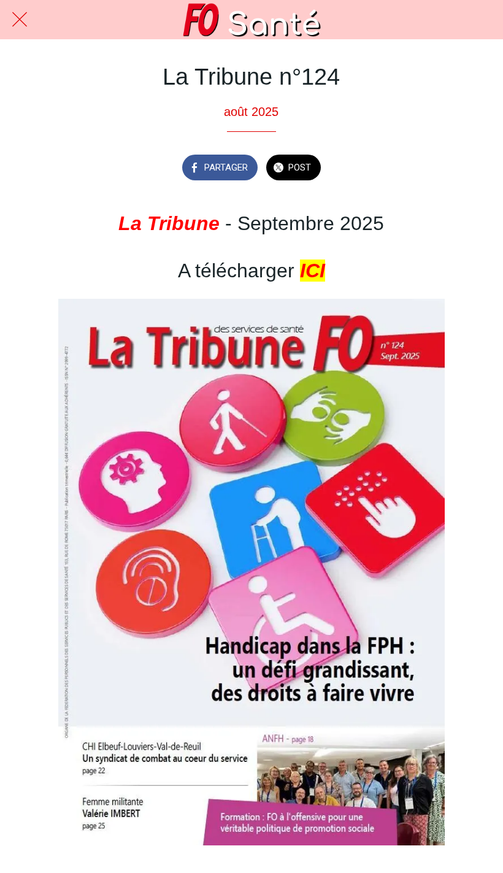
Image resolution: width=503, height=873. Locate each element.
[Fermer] (19, 19)
